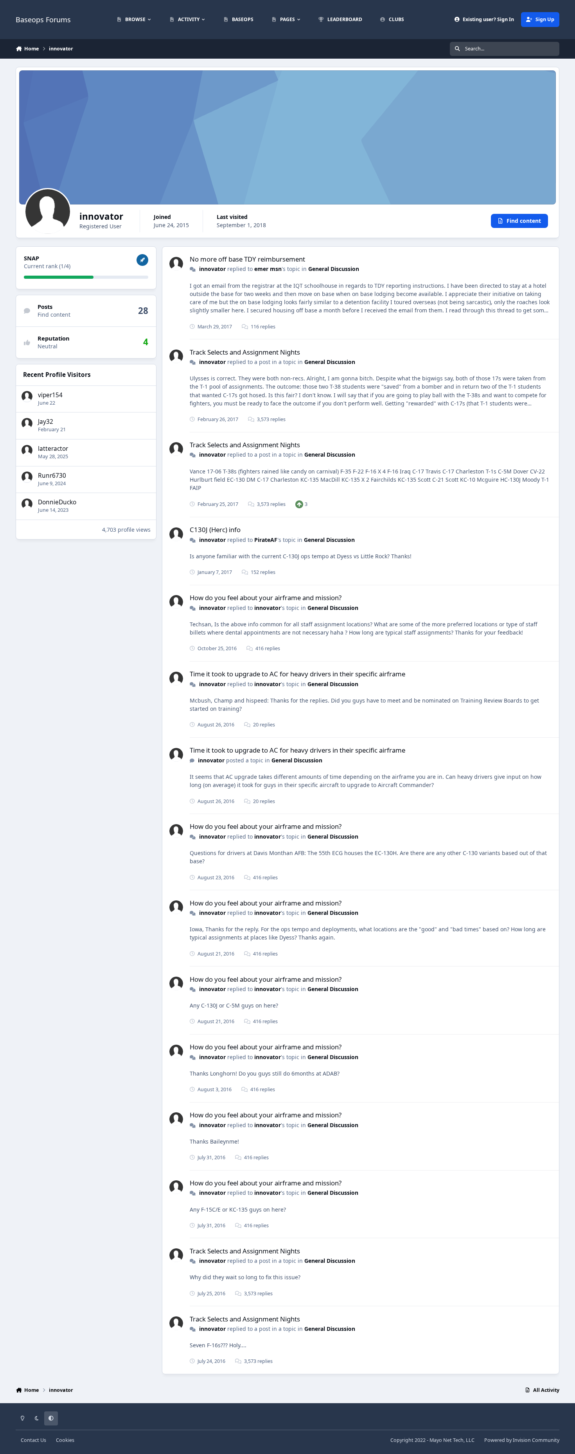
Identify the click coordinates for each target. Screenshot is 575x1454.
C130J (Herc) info (215, 529)
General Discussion (333, 269)
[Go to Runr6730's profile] (27, 477)
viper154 (50, 395)
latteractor (53, 449)
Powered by (521, 1440)
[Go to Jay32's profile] (27, 423)
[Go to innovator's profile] (176, 264)
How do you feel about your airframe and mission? (265, 597)
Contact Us (33, 1440)
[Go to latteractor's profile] (27, 450)
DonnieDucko (57, 502)
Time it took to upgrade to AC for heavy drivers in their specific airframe (297, 673)
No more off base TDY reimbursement (247, 259)
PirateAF (265, 539)
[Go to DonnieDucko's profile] (27, 503)
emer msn (268, 269)
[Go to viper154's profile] (27, 396)
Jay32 (45, 422)
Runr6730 (52, 475)
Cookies (65, 1440)
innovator (212, 269)
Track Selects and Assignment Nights (245, 352)
